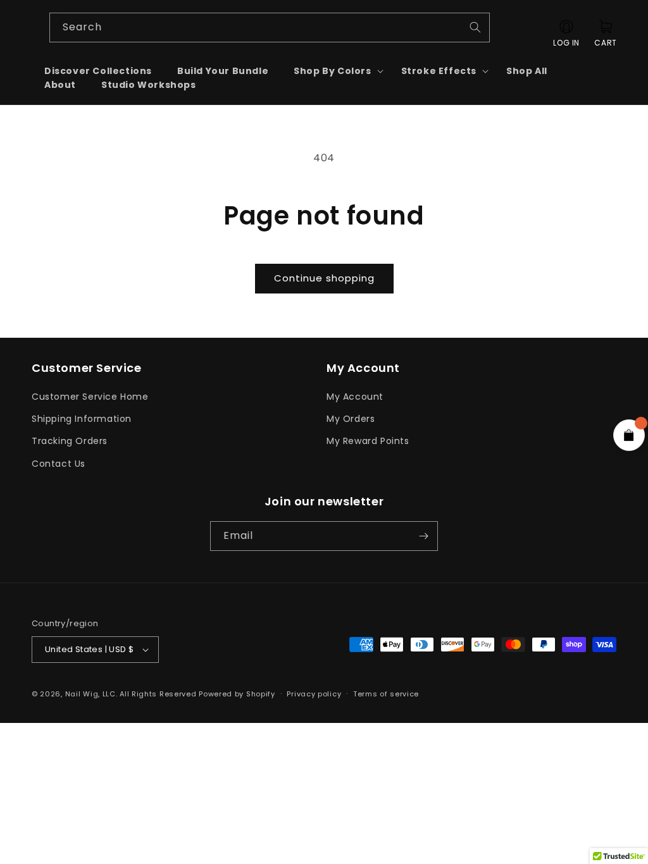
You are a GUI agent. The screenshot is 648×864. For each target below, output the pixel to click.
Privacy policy (314, 694)
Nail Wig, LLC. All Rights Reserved (131, 694)
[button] (334, 71)
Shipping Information (82, 418)
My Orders (351, 418)
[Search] (475, 27)
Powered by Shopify (237, 694)
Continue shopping (324, 278)
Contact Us (58, 463)
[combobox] (270, 27)
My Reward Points (368, 441)
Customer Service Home (90, 396)
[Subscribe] (423, 536)
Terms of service (386, 694)
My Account (355, 396)
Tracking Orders (70, 441)
